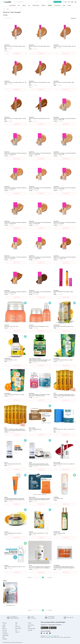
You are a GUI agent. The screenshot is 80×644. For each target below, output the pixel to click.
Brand (29, 626)
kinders (3, 626)
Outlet (64, 5)
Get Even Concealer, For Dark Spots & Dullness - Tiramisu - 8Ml (40, 83)
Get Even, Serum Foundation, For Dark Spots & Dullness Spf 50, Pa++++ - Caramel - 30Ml (40, 258)
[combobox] (26, 2)
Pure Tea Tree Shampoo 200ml (59, 533)
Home (4, 9)
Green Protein (56, 358)
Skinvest (6, 497)
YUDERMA (56, 497)
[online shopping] (7, 2)
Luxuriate (6, 531)
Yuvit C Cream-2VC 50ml (58, 498)
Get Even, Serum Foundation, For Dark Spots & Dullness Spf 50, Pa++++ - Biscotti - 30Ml (65, 154)
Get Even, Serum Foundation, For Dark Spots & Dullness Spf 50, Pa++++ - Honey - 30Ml (15, 258)
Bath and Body (36, 5)
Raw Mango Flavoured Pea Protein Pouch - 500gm (63, 359)
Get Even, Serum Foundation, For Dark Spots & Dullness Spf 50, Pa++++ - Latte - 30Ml (40, 188)
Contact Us (17, 632)
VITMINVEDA (57, 325)
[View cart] (72, 2)
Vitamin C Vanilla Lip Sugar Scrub (35, 429)
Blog (3, 637)
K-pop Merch (57, 5)
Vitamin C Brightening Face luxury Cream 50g (12, 533)
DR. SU (30, 565)
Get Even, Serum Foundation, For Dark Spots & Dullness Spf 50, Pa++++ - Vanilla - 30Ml (65, 119)
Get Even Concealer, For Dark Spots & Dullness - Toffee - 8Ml (64, 83)
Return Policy (17, 626)
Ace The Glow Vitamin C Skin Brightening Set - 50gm (39, 326)
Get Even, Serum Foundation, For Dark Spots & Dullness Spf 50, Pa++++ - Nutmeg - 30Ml (15, 188)
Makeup (24, 5)
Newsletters (4, 639)
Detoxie (55, 427)
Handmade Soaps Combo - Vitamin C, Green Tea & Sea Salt (64, 430)
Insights (3, 625)
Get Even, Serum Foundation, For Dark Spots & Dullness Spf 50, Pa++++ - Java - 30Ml (40, 292)
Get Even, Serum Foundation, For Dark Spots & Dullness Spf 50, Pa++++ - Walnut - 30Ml (40, 223)
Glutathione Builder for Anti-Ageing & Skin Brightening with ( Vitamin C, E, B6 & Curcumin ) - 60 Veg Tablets (40, 360)
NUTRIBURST (57, 565)
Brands (69, 5)
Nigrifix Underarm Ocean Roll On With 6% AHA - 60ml (14, 566)
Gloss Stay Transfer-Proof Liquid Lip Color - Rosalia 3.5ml (64, 463)
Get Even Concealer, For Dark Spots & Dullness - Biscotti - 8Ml (39, 47)
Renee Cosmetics (57, 462)
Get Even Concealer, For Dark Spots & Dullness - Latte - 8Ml (64, 46)
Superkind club (5, 635)
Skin (19, 5)
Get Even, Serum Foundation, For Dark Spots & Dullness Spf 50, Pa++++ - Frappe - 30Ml (40, 154)
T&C (16, 630)
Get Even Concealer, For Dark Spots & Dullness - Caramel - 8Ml (15, 119)
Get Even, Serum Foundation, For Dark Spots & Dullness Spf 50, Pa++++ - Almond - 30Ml (15, 223)
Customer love (5, 633)
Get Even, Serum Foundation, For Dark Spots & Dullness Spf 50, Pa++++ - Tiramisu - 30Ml (15, 292)
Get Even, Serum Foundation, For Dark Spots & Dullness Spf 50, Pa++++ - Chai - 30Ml (65, 223)
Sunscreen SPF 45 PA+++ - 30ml (10, 359)
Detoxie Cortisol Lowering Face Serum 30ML (12, 463)
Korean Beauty (12, 5)
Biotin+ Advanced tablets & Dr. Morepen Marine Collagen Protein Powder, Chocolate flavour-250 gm (39, 395)
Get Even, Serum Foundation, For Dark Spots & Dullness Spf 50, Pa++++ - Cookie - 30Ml (65, 188)
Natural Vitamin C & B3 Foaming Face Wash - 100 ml (63, 326)
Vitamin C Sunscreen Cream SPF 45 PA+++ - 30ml (38, 533)
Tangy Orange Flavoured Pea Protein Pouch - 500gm (14, 394)
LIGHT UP (6, 325)
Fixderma (6, 565)
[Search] (37, 2)
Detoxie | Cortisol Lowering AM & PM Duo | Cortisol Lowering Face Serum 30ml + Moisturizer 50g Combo (39, 464)
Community (4, 632)
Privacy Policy (18, 628)
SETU (55, 393)
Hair (29, 5)
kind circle (4, 630)
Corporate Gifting (31, 628)
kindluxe (50, 5)
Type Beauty (7, 44)
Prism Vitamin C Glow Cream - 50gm (11, 326)
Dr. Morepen (31, 393)
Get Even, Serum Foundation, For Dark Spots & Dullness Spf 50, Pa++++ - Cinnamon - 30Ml (65, 258)
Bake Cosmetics (32, 427)
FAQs (16, 625)
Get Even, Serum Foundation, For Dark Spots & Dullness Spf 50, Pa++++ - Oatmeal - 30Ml (15, 154)
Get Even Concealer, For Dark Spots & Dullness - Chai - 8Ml (15, 82)
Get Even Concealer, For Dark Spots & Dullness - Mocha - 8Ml (39, 119)
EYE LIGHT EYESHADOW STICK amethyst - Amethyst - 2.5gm (63, 292)
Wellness (43, 5)
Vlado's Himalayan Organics (35, 358)
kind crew (4, 628)
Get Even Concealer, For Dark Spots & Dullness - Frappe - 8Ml (14, 47)
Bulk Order (30, 630)
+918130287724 (50, 636)
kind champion (31, 625)
